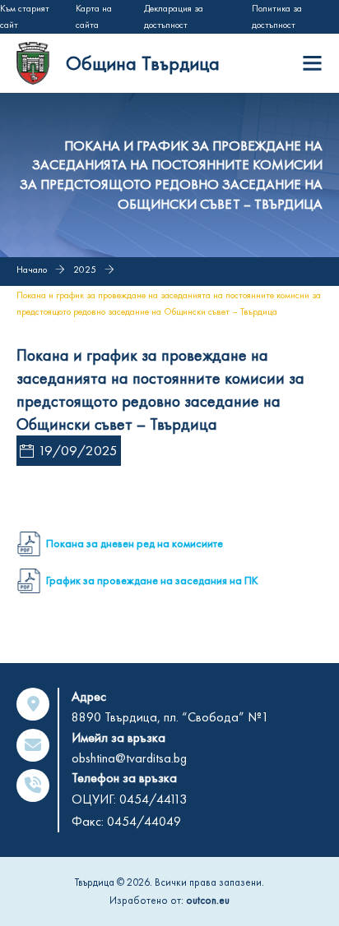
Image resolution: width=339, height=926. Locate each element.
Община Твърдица (143, 63)
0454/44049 (144, 821)
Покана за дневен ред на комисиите (134, 543)
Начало (31, 269)
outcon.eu (208, 900)
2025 (84, 269)
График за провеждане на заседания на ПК (152, 580)
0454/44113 (153, 799)
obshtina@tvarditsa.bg (129, 758)
